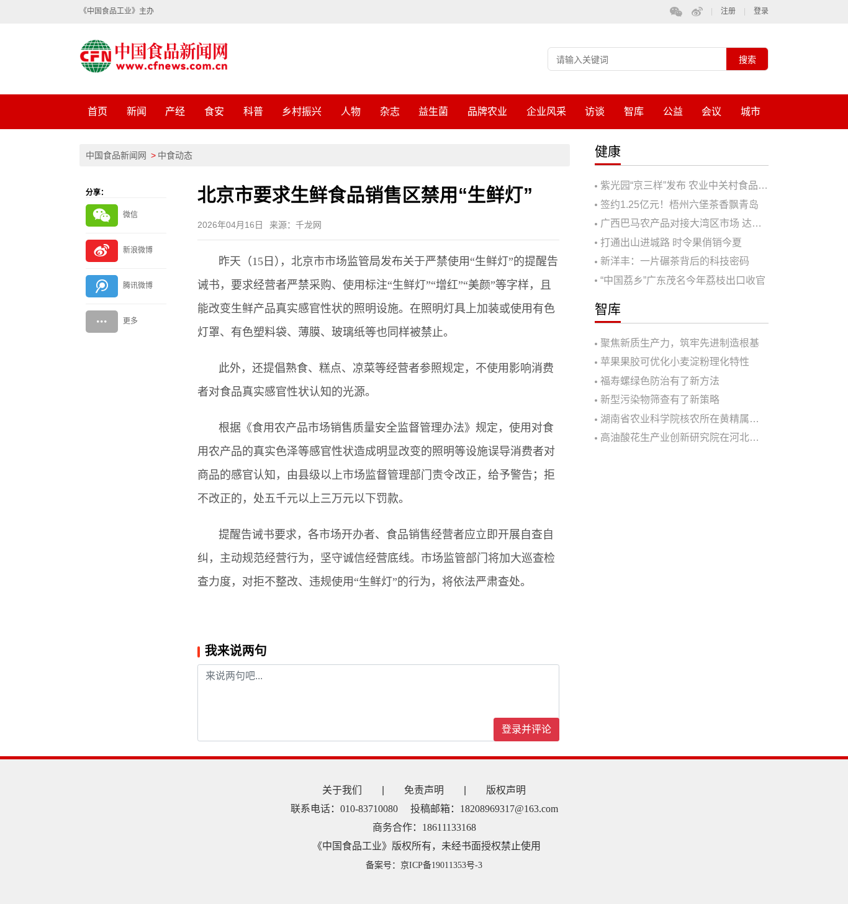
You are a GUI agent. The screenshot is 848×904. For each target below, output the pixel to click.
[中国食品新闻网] (166, 56)
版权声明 (506, 790)
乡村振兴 (302, 111)
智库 (634, 111)
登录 (761, 11)
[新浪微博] (126, 250)
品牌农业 (487, 111)
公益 (673, 111)
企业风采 (546, 111)
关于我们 (342, 790)
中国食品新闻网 (116, 155)
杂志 (390, 111)
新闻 (137, 111)
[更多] (126, 321)
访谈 (595, 111)
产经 (175, 111)
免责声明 (424, 790)
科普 (253, 111)
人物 (351, 111)
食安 (214, 111)
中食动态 (175, 155)
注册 (728, 11)
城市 (750, 111)
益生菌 (433, 111)
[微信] (126, 215)
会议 (711, 111)
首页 (97, 111)
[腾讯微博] (126, 286)
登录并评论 (526, 729)
